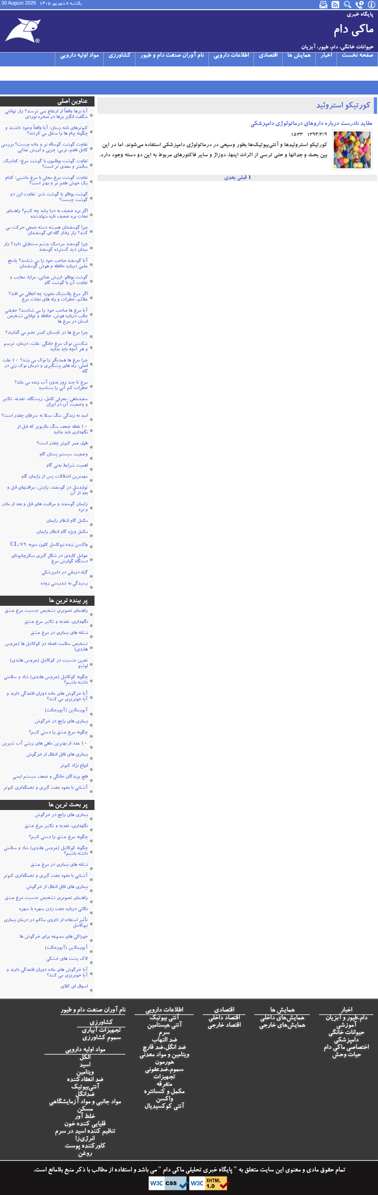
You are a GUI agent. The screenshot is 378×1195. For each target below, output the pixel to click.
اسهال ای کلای (74, 987)
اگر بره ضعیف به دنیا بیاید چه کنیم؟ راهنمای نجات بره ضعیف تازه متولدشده (47, 214)
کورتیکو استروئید (343, 106)
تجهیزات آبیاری (101, 1031)
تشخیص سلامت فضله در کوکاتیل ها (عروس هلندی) (46, 647)
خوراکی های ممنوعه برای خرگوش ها (53, 937)
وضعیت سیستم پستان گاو (63, 455)
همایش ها (299, 56)
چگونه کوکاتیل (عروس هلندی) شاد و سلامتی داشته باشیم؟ (46, 680)
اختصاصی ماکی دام (346, 1048)
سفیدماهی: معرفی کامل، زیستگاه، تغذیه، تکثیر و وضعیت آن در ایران (45, 402)
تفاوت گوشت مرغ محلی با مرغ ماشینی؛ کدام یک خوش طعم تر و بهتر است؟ (46, 181)
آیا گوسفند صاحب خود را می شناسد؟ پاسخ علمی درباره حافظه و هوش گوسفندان (48, 264)
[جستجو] (348, 4)
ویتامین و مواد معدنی (164, 1055)
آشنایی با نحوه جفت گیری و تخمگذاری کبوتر (45, 788)
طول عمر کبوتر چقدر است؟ (62, 444)
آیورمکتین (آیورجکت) (66, 711)
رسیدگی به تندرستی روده (64, 584)
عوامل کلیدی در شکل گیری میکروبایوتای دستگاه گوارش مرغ (49, 559)
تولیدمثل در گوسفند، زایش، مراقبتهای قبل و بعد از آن (47, 491)
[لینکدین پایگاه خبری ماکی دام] (60, 73)
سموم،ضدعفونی (164, 1070)
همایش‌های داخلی (282, 1018)
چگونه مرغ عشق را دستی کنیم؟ (58, 733)
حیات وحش (346, 1055)
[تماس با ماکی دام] (360, 4)
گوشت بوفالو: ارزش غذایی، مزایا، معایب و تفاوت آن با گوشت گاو (49, 280)
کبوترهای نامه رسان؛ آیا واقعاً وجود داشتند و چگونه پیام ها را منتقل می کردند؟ (46, 131)
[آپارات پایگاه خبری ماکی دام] (5, 73)
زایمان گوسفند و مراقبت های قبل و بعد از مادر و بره (45, 507)
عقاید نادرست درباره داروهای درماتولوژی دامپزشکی (311, 124)
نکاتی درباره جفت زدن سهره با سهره (53, 909)
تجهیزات (164, 1077)
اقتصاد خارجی (224, 1025)
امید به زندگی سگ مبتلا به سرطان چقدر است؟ (44, 416)
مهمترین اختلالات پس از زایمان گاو (54, 477)
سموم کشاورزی (101, 1038)
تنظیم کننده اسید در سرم (85, 1132)
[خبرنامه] (324, 4)
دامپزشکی (346, 1040)
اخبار (326, 56)
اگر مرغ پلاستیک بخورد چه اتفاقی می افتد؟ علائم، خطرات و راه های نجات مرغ (48, 297)
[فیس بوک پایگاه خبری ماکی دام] (49, 73)
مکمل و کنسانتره (164, 1092)
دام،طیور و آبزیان (346, 1018)
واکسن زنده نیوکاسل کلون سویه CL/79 (49, 545)
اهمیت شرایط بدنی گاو (67, 466)
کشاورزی (119, 56)
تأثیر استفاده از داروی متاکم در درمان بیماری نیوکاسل (46, 923)
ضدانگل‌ (84, 1095)
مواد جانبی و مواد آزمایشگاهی (85, 1102)
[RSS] (336, 4)
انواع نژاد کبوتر (74, 766)
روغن (85, 1154)
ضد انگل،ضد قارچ (164, 1048)
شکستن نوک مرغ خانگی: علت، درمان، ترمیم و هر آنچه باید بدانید (46, 347)
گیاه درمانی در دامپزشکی (64, 573)
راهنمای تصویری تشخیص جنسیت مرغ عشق (46, 611)
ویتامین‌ (85, 1073)
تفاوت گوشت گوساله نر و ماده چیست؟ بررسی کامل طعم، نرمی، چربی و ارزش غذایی (44, 148)
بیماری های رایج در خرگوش (61, 722)
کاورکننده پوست (85, 1146)
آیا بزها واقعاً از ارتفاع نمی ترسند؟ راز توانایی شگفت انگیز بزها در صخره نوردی (46, 114)
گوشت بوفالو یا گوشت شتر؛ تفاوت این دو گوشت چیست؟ (49, 197)
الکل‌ (84, 1058)
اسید (84, 1065)
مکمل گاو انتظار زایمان (67, 521)
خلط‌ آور (85, 1117)
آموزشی (346, 1025)
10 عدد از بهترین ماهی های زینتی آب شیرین (45, 744)
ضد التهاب (164, 1040)
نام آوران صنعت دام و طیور (172, 56)
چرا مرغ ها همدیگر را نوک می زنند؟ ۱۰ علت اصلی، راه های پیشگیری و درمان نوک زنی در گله (45, 366)
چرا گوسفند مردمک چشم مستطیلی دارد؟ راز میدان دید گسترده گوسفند (46, 247)
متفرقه (164, 1085)
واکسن (164, 1099)
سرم (164, 1033)
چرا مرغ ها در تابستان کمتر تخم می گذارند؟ (46, 333)
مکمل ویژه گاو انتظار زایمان (62, 532)
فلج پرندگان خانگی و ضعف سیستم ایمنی (50, 777)
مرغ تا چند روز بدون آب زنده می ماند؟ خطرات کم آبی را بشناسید (51, 385)
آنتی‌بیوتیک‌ (85, 1087)
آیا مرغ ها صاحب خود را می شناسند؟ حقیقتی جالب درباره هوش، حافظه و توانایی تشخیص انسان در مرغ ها (46, 316)
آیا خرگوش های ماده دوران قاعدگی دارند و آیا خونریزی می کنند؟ (47, 697)
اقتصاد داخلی (224, 1018)
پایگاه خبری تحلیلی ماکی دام (196, 1170)
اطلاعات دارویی (231, 56)
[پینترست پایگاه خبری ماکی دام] (72, 73)
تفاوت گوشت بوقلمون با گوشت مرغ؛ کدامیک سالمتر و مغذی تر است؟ (45, 164)
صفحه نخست (357, 56)
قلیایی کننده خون (85, 1124)
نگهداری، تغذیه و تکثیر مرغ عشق (56, 622)
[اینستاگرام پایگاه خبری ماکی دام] (27, 73)
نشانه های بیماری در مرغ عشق (59, 633)
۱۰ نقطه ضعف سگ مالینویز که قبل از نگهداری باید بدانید (52, 430)
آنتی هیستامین (164, 1025)
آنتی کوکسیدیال (164, 1107)
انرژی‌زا (84, 1139)
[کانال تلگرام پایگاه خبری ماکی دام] (38, 73)
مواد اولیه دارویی (79, 56)
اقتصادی (268, 56)
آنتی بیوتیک (164, 1018)
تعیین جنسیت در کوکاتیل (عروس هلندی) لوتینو (49, 663)
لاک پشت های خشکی (67, 959)
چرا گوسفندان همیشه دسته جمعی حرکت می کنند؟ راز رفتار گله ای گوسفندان (47, 231)
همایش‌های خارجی (282, 1025)
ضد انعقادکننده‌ (85, 1080)
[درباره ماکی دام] (372, 4)
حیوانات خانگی (346, 1033)
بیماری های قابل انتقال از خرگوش (57, 755)
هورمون (164, 1062)
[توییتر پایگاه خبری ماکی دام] (16, 73)
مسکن (85, 1109)
